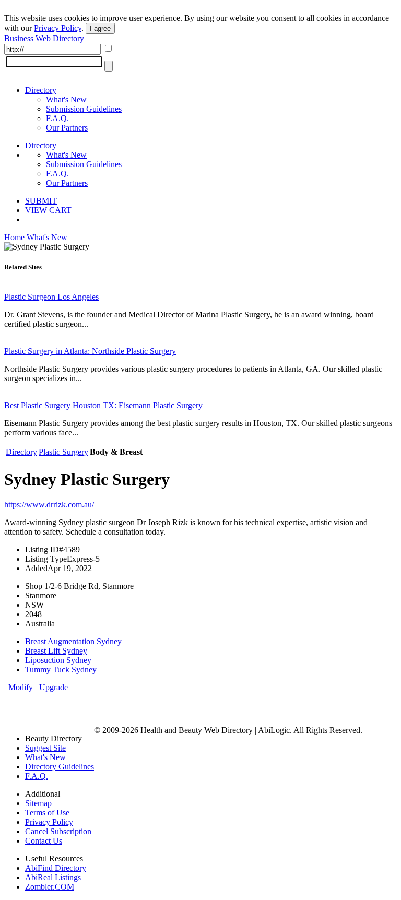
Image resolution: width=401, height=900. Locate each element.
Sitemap (38, 803)
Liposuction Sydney (58, 660)
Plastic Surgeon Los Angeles (51, 296)
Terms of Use (47, 812)
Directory (40, 90)
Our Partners (67, 127)
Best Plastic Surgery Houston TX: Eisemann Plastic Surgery (103, 405)
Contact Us (43, 840)
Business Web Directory (44, 38)
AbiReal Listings (53, 877)
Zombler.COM (49, 886)
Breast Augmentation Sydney (73, 641)
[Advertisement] (126, 708)
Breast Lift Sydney (56, 650)
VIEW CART (48, 210)
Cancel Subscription (58, 831)
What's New (66, 99)
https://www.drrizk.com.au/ (49, 504)
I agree (100, 28)
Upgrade (51, 687)
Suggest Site (45, 747)
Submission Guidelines (84, 108)
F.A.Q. (57, 118)
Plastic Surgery (63, 451)
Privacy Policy (57, 27)
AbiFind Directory (55, 867)
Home (14, 237)
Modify (18, 687)
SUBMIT (41, 200)
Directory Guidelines (59, 766)
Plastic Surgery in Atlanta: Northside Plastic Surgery (90, 351)
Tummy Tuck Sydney (61, 669)
